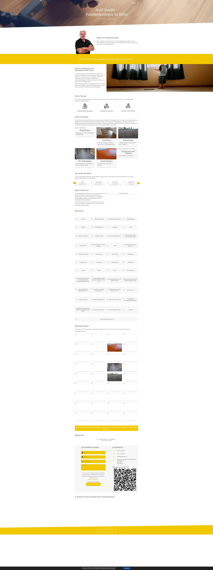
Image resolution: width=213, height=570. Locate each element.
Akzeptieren (127, 568)
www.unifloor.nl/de (114, 183)
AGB (116, 529)
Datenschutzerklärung (93, 479)
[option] (81, 183)
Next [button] (138, 183)
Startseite (134, 2)
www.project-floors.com (81, 183)
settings (113, 568)
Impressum (98, 529)
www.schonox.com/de (97, 183)
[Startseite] (77, 2)
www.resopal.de (130, 183)
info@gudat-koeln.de (122, 456)
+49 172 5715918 (121, 450)
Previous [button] (74, 183)
